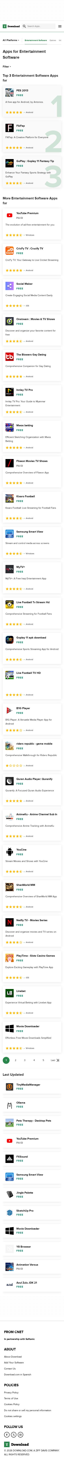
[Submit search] (24, 26)
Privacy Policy (11, 1392)
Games (53, 40)
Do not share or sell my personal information (27, 1410)
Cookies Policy (11, 1404)
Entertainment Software (36, 40)
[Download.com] (11, 26)
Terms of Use (11, 1398)
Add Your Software (14, 1362)
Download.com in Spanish (17, 1374)
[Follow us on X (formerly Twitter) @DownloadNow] (13, 1434)
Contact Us (10, 1368)
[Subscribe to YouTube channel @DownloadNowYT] (20, 1434)
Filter (6, 66)
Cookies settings (13, 1416)
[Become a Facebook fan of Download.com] (7, 1434)
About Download (13, 1356)
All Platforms (10, 40)
